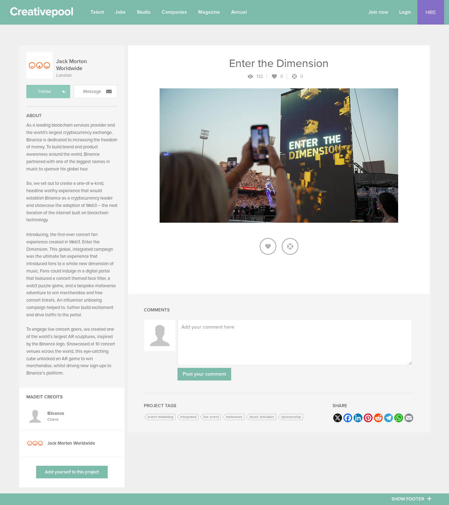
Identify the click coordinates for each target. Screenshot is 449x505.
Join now (378, 12)
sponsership (291, 417)
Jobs (120, 12)
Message (92, 91)
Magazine (209, 12)
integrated (188, 417)
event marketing (160, 417)
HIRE (430, 12)
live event (211, 417)
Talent (97, 12)
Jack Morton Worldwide (71, 65)
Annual (239, 12)
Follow (44, 91)
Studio (143, 12)
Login (405, 12)
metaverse (234, 417)
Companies (174, 12)
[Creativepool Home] (41, 14)
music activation (261, 417)
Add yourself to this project (72, 472)
